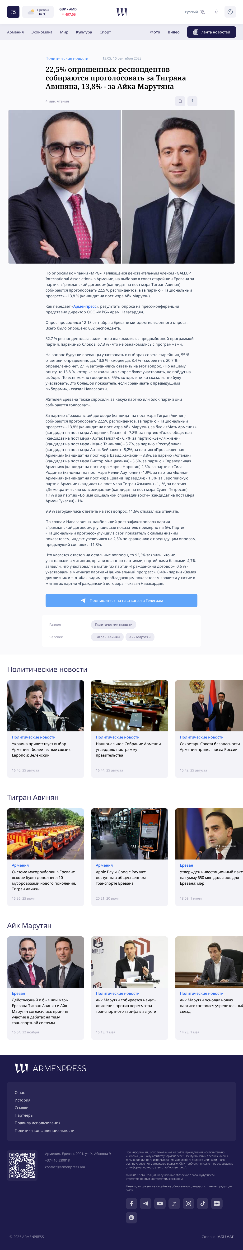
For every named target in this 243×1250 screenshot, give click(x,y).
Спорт (105, 32)
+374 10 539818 (57, 1160)
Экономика (41, 32)
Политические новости (113, 624)
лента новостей (215, 32)
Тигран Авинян (107, 637)
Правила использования (38, 1122)
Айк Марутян (140, 637)
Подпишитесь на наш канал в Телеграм (126, 600)
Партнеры (24, 1115)
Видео (174, 32)
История (22, 1100)
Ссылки (21, 1107)
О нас (20, 1092)
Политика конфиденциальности (45, 1130)
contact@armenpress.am (65, 1167)
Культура (84, 32)
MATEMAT (225, 1236)
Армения (15, 32)
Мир (64, 32)
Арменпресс (84, 306)
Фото (155, 32)
